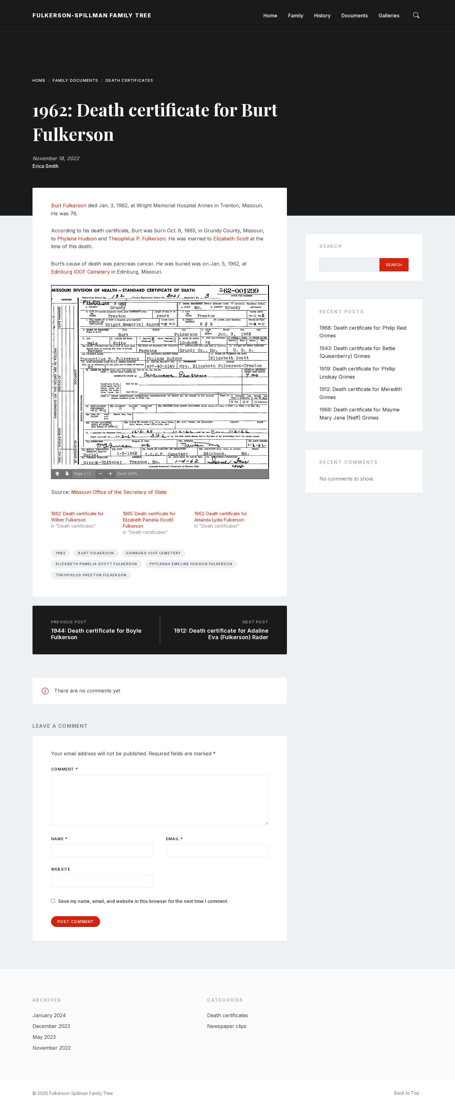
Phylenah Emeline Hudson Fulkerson (191, 564)
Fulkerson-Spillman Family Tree (92, 15)
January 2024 (49, 1015)
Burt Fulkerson (68, 205)
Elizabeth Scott (231, 238)
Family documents (75, 80)
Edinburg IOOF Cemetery (80, 272)
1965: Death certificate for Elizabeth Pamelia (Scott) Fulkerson (149, 520)
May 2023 (44, 1037)
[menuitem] (270, 15)
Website (60, 869)
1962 (61, 553)
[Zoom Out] (100, 473)
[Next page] (67, 473)
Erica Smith (45, 166)
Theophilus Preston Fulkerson (91, 575)
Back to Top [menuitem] (406, 1093)
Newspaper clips (226, 1026)
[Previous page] (57, 473)
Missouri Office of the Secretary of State (119, 492)
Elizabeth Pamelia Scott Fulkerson (96, 564)
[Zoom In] (110, 473)
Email (174, 839)
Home (39, 80)
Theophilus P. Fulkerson (137, 238)
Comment (64, 769)
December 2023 (51, 1026)
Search (330, 246)
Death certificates (129, 80)
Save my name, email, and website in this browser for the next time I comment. (143, 901)
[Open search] (416, 15)
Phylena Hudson (77, 238)
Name (59, 839)
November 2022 (51, 1048)
